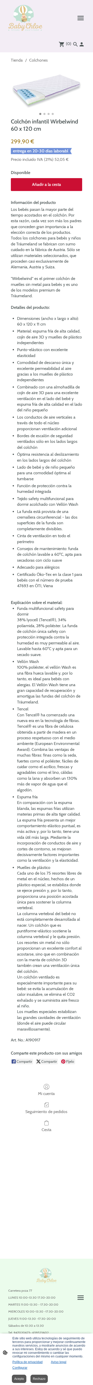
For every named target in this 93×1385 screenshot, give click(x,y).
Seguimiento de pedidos (46, 1111)
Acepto (19, 1379)
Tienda (17, 60)
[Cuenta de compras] (82, 44)
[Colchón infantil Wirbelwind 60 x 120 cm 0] (46, 89)
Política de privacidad (27, 1362)
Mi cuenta (46, 1093)
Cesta (46, 1129)
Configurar (19, 1368)
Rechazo (39, 1379)
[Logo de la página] (25, 18)
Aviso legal (58, 1362)
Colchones (38, 60)
